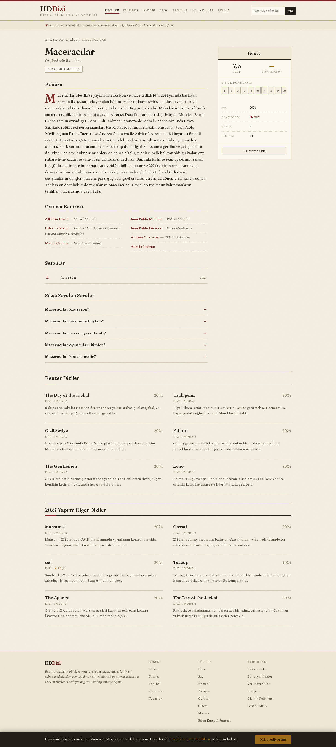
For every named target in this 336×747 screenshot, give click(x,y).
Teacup (181, 562)
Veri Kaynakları (259, 683)
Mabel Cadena (56, 243)
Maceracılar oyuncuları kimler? (75, 345)
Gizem (203, 706)
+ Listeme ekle (254, 151)
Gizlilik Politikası (260, 698)
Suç (200, 676)
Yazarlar (155, 698)
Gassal (180, 526)
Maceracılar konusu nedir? (70, 356)
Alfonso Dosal (56, 219)
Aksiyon (204, 691)
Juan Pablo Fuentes (146, 228)
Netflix (255, 117)
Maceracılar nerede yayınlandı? (75, 333)
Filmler (131, 10)
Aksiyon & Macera (64, 69)
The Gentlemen (61, 466)
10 (284, 90)
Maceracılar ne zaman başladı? (74, 321)
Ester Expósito (57, 228)
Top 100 (149, 10)
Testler (180, 10)
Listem (224, 10)
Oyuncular (202, 10)
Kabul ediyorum (273, 739)
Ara (290, 11)
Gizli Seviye (56, 430)
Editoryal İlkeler (259, 676)
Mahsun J (55, 526)
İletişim (253, 691)
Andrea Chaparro (145, 237)
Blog (164, 10)
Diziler (112, 10)
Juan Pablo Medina (146, 219)
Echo (178, 466)
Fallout (180, 430)
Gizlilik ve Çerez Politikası (190, 739)
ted (48, 562)
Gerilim (203, 698)
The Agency (57, 597)
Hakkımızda (256, 669)
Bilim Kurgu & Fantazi (214, 720)
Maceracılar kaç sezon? (67, 309)
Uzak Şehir (184, 395)
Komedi (204, 683)
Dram (202, 669)
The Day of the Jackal (67, 395)
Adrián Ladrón (143, 246)
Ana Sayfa (54, 40)
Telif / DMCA (257, 706)
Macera (203, 713)
